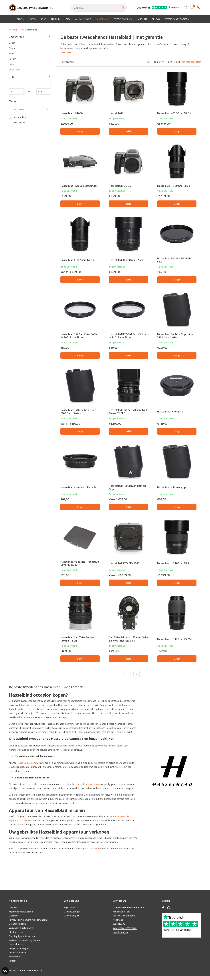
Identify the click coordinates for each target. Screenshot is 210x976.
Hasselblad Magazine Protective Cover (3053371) (79, 563)
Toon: (155, 61)
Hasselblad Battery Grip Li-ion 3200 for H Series (175, 335)
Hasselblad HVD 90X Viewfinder (78, 186)
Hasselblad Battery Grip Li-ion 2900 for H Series (78, 411)
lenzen (75, 745)
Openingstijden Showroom (22, 936)
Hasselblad (102, 19)
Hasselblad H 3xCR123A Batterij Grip (128, 487)
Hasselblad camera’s (27, 762)
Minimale (16, 91)
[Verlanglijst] (185, 7)
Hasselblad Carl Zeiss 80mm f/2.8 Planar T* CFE (128, 411)
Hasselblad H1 (117, 113)
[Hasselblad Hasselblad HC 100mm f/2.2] (176, 537)
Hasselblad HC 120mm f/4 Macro (176, 639)
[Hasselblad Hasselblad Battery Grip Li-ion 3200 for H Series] (176, 309)
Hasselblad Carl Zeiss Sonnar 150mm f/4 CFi (77, 639)
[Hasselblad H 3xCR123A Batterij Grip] (128, 461)
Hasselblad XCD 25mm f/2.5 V (77, 260)
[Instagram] (168, 908)
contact (93, 848)
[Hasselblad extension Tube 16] (80, 461)
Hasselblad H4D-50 (71, 113)
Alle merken (20, 117)
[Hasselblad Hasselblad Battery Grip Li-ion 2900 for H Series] (80, 385)
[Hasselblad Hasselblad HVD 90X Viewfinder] (80, 161)
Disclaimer (14, 915)
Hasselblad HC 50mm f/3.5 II (173, 186)
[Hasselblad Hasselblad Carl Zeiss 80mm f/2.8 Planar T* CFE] (128, 385)
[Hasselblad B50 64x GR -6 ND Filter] (176, 233)
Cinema (156, 19)
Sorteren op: (174, 61)
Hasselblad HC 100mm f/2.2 (173, 563)
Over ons (13, 907)
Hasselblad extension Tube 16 (78, 487)
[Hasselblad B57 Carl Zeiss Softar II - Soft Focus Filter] (80, 309)
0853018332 (119, 923)
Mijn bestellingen (71, 911)
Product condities (17, 952)
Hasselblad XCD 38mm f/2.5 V (126, 260)
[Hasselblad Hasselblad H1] (128, 88)
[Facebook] (163, 908)
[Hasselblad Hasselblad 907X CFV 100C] (128, 537)
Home (21, 29)
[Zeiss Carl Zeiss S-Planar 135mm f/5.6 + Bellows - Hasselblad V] (128, 612)
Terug (14, 29)
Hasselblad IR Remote (170, 411)
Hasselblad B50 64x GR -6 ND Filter (174, 260)
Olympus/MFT (83, 19)
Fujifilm (55, 19)
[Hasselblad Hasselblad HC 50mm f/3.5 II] (176, 161)
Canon (20, 19)
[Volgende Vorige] (136, 674)
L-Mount (142, 19)
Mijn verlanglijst (71, 915)
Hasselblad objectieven (88, 784)
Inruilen (12, 960)
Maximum (43, 91)
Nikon (32, 19)
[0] (191, 8)
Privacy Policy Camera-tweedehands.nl (28, 919)
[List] (148, 61)
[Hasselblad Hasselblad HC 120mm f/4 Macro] (176, 612)
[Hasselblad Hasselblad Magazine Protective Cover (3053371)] (80, 537)
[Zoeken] (123, 8)
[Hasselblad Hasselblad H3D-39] (128, 161)
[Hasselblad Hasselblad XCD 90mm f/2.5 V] (176, 88)
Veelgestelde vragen (19, 948)
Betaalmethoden (17, 923)
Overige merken (123, 19)
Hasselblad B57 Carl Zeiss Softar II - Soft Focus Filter (79, 335)
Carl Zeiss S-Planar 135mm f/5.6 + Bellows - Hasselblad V (128, 639)
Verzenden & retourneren (21, 927)
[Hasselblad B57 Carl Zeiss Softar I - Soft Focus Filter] (128, 309)
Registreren (69, 907)
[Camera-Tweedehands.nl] (37, 7)
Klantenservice (16, 932)
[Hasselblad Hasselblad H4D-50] (80, 88)
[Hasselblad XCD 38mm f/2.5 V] (128, 233)
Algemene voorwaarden (21, 911)
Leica (68, 19)
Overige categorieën (177, 19)
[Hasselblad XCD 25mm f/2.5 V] (80, 233)
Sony (43, 19)
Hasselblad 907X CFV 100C (124, 563)
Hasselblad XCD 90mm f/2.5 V (174, 113)
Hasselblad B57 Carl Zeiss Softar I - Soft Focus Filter (128, 335)
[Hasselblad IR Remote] (176, 385)
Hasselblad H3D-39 (120, 186)
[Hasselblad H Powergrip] (176, 461)
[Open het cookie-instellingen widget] (5, 970)
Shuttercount (15, 956)
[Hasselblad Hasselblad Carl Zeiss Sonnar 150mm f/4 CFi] (80, 612)
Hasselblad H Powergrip (171, 487)
